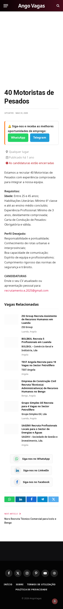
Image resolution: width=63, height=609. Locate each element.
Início (8, 584)
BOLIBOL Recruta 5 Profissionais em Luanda (36, 340)
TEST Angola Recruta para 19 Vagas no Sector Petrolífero (39, 363)
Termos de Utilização (41, 584)
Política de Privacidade (31, 589)
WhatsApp (18, 137)
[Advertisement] (31, 49)
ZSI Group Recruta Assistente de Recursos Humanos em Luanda (39, 319)
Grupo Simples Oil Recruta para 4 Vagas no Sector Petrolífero (37, 406)
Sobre (20, 584)
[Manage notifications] (55, 601)
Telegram (39, 137)
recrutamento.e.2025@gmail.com (26, 290)
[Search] (57, 6)
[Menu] (6, 6)
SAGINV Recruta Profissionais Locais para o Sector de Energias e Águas (39, 429)
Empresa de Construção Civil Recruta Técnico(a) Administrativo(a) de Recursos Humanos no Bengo (40, 386)
